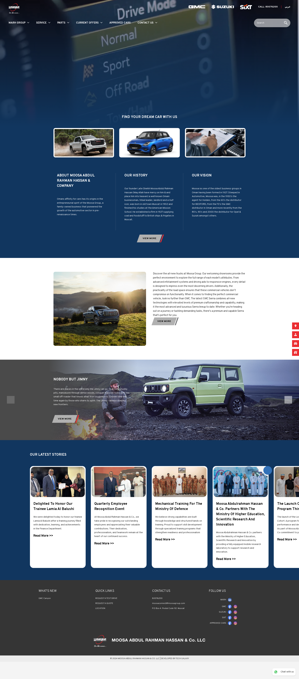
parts (61, 23)
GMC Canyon (45, 598)
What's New (48, 591)
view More (149, 238)
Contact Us (145, 23)
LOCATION (100, 608)
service (41, 23)
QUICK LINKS (104, 591)
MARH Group (17, 23)
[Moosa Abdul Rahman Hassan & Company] (149, 640)
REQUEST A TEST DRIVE (106, 598)
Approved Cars (120, 23)
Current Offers (87, 23)
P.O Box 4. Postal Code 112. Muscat (168, 608)
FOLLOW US (217, 591)
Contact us (161, 591)
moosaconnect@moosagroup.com (168, 603)
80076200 (157, 598)
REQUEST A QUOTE (104, 603)
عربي (287, 6)
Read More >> (43, 536)
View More (65, 418)
